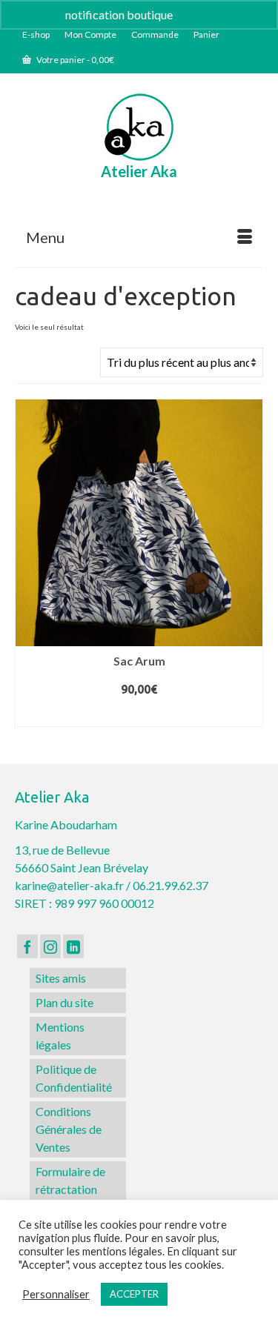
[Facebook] (27, 946)
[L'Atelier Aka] (139, 127)
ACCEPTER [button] (134, 1294)
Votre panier (74, 59)
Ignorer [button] (194, 14)
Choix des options (139, 714)
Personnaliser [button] (56, 1294)
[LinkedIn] (73, 946)
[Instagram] (50, 946)
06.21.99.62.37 (170, 885)
